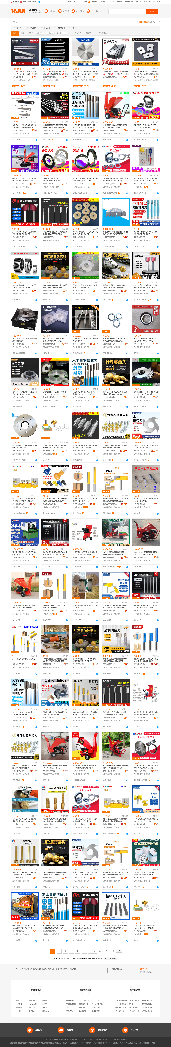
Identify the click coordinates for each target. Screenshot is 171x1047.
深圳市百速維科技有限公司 (140, 878)
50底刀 (119, 969)
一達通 (153, 1043)
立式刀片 (58, 80)
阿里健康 (146, 1043)
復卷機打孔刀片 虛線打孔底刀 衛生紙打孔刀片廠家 (85, 340)
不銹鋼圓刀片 (91, 80)
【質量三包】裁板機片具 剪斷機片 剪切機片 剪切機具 (115, 73)
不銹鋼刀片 (76, 80)
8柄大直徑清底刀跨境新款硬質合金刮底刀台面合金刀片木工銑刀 (146, 820)
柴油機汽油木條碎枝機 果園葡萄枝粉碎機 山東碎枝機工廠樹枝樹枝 (85, 767)
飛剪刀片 (28, 80)
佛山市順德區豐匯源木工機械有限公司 (19, 344)
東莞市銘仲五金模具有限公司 (80, 130)
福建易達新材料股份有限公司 (110, 290)
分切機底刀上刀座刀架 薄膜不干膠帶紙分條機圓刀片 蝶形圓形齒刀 (115, 180)
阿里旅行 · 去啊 (78, 1043)
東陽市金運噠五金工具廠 (140, 504)
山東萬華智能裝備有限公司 (19, 184)
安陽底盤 (82, 1008)
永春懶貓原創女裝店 (148, 1004)
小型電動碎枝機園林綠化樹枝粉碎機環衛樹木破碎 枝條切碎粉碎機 (24, 607)
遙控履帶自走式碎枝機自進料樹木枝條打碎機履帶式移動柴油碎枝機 (24, 180)
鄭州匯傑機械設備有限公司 (19, 931)
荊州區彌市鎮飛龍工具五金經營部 (49, 557)
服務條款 (91, 1039)
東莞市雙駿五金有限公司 (110, 664)
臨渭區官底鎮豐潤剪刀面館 (88, 1001)
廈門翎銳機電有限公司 (49, 397)
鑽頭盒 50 (45, 1011)
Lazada (159, 1043)
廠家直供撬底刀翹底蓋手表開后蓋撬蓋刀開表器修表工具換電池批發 (55, 500)
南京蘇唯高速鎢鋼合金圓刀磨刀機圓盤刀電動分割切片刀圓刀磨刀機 (24, 553)
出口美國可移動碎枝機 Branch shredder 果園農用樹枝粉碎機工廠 (55, 767)
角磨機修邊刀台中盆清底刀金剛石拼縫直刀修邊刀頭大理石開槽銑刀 (55, 820)
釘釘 (140, 1043)
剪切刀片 (15, 80)
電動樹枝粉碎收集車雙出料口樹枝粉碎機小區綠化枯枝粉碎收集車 (115, 553)
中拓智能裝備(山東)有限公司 (110, 557)
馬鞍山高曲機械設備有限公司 (19, 397)
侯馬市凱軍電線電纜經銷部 (124, 1008)
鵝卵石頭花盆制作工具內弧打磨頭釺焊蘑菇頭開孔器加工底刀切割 (55, 286)
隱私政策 (99, 1039)
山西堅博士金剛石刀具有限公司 (19, 824)
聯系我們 (117, 1039)
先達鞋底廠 (96, 1011)
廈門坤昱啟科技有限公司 (49, 717)
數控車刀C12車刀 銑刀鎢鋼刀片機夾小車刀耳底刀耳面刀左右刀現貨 (115, 927)
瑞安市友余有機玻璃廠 (149, 1011)
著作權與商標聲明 (73, 1039)
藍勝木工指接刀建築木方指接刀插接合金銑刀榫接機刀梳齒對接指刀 (146, 447)
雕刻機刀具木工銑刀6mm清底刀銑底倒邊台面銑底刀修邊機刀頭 (24, 233)
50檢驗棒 (19, 1004)
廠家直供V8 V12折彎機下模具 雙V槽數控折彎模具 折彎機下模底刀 (115, 233)
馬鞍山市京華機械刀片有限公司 (110, 77)
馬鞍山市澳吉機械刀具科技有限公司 (49, 77)
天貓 (59, 1043)
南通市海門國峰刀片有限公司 (19, 290)
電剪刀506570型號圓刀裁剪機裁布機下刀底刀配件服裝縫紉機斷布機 (24, 126)
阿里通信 (115, 1043)
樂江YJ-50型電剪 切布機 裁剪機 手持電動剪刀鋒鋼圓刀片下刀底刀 (55, 340)
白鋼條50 (45, 1001)
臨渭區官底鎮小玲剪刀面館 (101, 1001)
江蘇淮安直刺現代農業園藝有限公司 (140, 184)
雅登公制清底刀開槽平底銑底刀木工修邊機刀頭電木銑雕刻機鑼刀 (115, 660)
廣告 (36, 74)
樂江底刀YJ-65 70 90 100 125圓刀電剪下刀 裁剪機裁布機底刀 (146, 500)
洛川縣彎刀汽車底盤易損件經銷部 (103, 1004)
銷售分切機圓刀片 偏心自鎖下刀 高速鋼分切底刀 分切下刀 (24, 447)
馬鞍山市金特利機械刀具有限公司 (110, 344)
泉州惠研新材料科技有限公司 (49, 290)
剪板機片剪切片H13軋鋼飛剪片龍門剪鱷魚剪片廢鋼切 (24, 73)
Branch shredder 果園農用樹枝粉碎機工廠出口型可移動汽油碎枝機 (145, 553)
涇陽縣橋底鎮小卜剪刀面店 (75, 1004)
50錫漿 (44, 1004)
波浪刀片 (52, 80)
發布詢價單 (143, 969)
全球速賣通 (47, 1043)
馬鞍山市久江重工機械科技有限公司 (140, 130)
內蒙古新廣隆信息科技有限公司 (139, 1008)
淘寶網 (54, 1043)
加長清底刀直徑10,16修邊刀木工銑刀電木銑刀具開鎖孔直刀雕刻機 (146, 660)
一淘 (70, 1043)
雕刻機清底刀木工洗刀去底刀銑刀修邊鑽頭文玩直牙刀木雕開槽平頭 (55, 126)
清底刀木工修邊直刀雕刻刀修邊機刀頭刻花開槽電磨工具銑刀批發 (55, 233)
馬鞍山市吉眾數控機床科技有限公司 (110, 184)
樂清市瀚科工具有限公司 (80, 717)
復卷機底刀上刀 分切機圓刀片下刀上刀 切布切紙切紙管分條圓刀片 (146, 126)
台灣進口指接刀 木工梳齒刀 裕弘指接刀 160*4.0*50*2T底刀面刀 (55, 393)
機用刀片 (84, 80)
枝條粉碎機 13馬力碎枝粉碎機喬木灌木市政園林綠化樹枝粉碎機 (85, 553)
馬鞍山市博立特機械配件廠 (19, 451)
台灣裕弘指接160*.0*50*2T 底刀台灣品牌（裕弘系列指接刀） (85, 286)
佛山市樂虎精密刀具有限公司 (140, 77)
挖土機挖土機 (119, 1011)
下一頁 (92, 951)
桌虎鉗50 (45, 1008)
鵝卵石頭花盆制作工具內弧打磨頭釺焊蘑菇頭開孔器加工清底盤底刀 (115, 286)
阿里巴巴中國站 (36, 1043)
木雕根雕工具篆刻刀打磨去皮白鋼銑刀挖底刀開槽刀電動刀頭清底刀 (146, 607)
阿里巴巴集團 (13, 1043)
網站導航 (124, 1039)
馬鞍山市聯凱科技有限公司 (80, 77)
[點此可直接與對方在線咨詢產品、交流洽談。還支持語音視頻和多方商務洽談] (36, 140)
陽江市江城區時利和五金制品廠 (49, 504)
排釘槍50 (32, 1011)
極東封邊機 (145, 80)
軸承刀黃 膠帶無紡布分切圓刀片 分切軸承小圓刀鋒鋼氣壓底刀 (85, 233)
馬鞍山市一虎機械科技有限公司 (80, 344)
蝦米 (94, 1043)
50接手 (18, 1001)
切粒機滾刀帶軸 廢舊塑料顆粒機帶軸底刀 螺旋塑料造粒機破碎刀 (85, 447)
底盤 (67, 1008)
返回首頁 (101, 958)
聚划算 (65, 1043)
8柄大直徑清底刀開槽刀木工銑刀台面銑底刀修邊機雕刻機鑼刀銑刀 (115, 500)
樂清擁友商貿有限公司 (110, 611)
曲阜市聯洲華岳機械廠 (140, 557)
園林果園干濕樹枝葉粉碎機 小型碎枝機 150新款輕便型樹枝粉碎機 (115, 767)
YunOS (108, 1043)
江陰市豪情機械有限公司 (49, 824)
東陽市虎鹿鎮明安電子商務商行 (49, 344)
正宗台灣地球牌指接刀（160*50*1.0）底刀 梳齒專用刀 (24, 340)
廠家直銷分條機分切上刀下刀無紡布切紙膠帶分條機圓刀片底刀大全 (24, 286)
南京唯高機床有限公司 (19, 557)
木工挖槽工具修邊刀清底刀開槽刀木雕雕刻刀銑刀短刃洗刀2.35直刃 (85, 126)
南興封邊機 (137, 80)
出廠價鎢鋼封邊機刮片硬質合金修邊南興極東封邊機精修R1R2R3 (146, 73)
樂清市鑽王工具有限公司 (49, 451)
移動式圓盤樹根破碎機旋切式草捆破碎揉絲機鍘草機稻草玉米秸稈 (24, 927)
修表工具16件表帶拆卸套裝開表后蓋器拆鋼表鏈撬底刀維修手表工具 (146, 180)
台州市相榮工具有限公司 (49, 237)
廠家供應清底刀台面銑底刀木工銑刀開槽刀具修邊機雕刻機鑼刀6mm (146, 286)
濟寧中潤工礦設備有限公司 (80, 557)
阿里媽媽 (88, 1043)
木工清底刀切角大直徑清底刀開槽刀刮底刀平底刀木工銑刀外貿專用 (115, 607)
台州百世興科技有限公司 (19, 130)
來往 (135, 1043)
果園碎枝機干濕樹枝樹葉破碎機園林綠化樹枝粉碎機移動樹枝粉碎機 (146, 713)
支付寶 (130, 1043)
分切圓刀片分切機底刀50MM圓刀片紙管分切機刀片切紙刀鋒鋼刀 (145, 340)
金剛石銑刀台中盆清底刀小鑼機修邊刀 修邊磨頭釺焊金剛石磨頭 (24, 874)
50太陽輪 (32, 1001)
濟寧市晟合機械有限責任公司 (110, 130)
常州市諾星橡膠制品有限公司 (138, 1011)
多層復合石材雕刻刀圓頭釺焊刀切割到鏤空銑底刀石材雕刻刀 (146, 233)
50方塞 (18, 1011)
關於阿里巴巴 (107, 1039)
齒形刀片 (46, 80)
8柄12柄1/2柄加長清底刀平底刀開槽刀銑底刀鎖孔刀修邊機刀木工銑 (85, 713)
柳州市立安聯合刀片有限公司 (140, 344)
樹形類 (131, 1004)
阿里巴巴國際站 (24, 1043)
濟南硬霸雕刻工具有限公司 (19, 504)
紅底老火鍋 (96, 1008)
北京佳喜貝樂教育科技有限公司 (125, 1004)
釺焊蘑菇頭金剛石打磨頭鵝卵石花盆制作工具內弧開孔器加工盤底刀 (55, 660)
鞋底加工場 (69, 1011)
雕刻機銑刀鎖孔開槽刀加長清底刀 (23, 659)
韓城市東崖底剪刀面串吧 (74, 1001)
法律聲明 (83, 1039)
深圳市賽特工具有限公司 (140, 290)
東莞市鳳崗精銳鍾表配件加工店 (110, 931)
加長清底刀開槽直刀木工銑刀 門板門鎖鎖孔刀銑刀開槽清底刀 (85, 500)
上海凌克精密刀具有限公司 (110, 237)
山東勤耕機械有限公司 (80, 771)
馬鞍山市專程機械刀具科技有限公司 (80, 237)
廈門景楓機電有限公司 (80, 290)
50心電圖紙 (33, 1004)
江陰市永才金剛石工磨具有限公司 (110, 451)
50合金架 (32, 1008)
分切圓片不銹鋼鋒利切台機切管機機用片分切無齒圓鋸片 (85, 73)
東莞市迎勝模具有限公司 (80, 397)
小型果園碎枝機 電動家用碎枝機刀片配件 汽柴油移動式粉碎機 (115, 126)
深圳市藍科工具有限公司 (19, 237)
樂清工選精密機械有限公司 (110, 504)
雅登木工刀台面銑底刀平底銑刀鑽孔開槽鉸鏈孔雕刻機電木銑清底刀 (24, 500)
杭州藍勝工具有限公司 (140, 451)
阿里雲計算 (101, 1043)
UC (125, 1043)
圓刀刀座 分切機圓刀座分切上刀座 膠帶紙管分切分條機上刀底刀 (24, 393)
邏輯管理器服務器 (121, 1001)
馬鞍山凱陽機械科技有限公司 (19, 77)
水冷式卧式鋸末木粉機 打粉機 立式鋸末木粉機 (85, 607)
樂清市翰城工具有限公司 (80, 504)
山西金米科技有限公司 (49, 664)
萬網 (121, 1043)
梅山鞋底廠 (82, 1011)
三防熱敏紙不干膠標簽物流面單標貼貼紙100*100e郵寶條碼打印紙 (146, 874)
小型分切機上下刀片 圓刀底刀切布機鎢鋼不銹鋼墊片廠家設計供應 (146, 767)
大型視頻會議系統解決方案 (151, 1001)
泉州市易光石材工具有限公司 (49, 878)
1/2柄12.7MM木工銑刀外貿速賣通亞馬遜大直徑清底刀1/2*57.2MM (54, 447)
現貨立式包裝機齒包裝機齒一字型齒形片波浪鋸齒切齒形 (55, 73)
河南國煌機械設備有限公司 (80, 611)
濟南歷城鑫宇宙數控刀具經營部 (140, 237)
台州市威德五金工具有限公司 (49, 130)
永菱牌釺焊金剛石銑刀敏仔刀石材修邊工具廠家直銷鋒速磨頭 (115, 447)
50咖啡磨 (19, 1008)
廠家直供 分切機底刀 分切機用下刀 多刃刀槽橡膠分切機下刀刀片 (115, 340)
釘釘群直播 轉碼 (147, 1008)
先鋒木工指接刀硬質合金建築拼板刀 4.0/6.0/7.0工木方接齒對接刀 (55, 713)
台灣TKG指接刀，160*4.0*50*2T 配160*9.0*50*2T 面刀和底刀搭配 (146, 393)
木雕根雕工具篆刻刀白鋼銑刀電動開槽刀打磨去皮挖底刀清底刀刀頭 (55, 553)
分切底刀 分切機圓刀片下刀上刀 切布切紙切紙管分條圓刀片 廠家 (55, 180)
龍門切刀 (22, 80)
